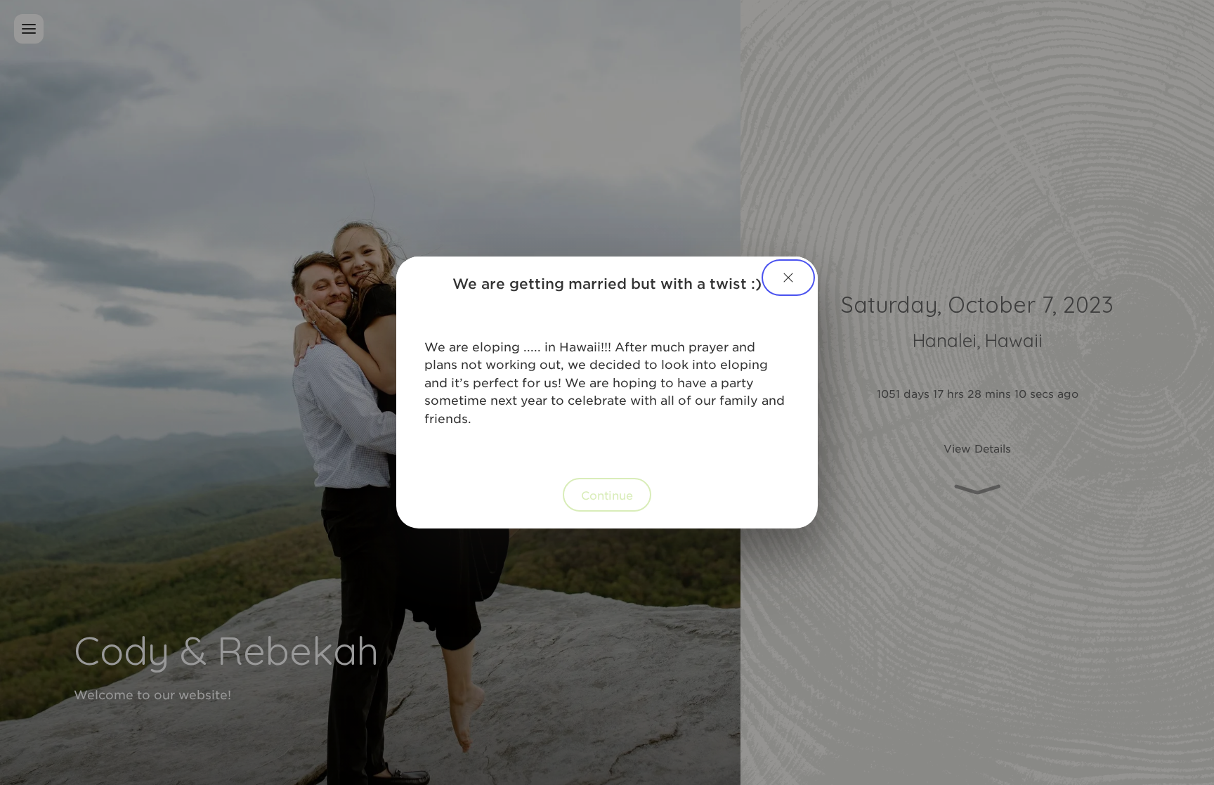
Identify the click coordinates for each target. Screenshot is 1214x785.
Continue (607, 495)
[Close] (788, 277)
